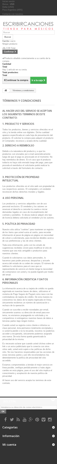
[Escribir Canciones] (28, 24)
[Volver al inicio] (6, 91)
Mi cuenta (9, 444)
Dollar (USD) (8, 7)
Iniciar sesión (8, 1)
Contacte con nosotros (12, 14)
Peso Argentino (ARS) (12, 10)
